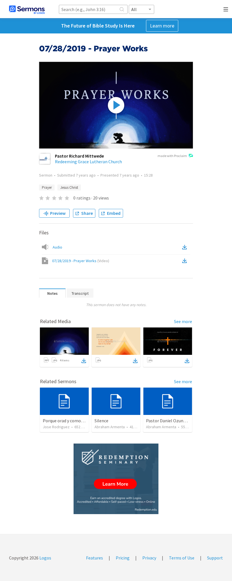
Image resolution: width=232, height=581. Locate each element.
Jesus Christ (69, 187)
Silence (101, 420)
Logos (44, 558)
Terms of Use (181, 558)
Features (94, 558)
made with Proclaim (172, 156)
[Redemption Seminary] (116, 479)
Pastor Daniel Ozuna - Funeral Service (182, 420)
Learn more (162, 25)
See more (183, 321)
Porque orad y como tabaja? (69, 420)
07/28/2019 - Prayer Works (80, 260)
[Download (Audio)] (185, 247)
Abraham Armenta (109, 426)
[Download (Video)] (185, 260)
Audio (57, 247)
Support (215, 558)
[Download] (83, 360)
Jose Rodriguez (56, 426)
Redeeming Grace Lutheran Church (88, 161)
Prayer (47, 187)
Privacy (149, 558)
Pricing (123, 558)
